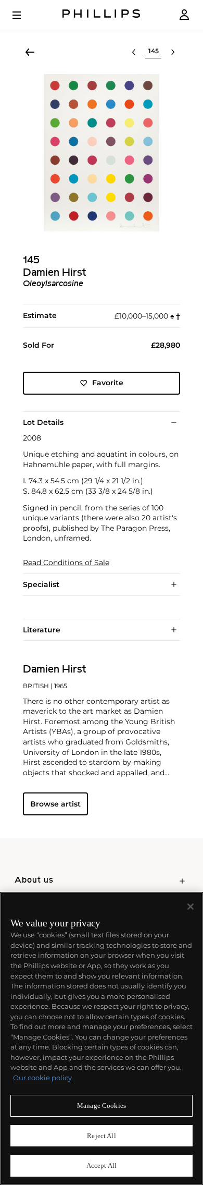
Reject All (101, 1136)
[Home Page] (101, 14)
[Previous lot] (133, 52)
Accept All (101, 1165)
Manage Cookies (101, 1105)
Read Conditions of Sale (66, 562)
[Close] (190, 906)
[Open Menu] (23, 15)
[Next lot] (173, 52)
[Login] (184, 14)
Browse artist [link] (55, 804)
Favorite (107, 382)
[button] (101, 152)
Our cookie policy (42, 1077)
